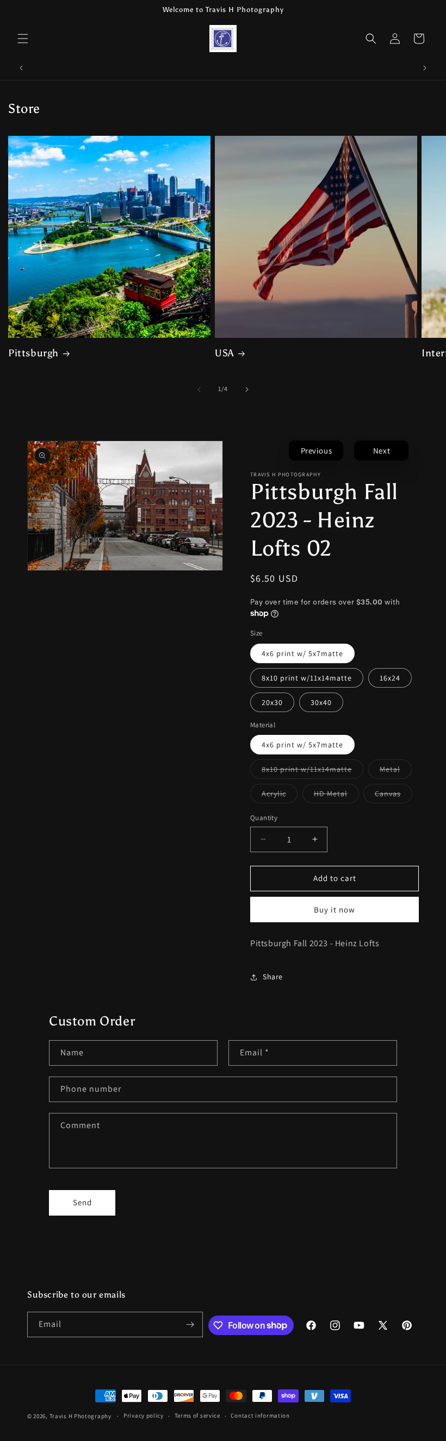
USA (224, 353)
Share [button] (273, 976)
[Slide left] (199, 389)
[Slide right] (247, 389)
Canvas (393, 795)
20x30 (272, 702)
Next (381, 450)
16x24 (390, 678)
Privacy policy (143, 1415)
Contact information (260, 1415)
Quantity (263, 817)
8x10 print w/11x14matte (307, 678)
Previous (316, 450)
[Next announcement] (425, 68)
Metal (396, 771)
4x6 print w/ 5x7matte (302, 653)
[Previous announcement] (21, 68)
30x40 (321, 702)
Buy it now (334, 909)
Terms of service (197, 1415)
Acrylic (280, 795)
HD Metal (336, 795)
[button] (23, 39)
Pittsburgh (33, 353)
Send (82, 1202)
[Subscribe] (190, 1324)
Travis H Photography (80, 1416)
